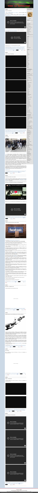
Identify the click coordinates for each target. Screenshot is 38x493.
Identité (27, 56)
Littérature (28, 57)
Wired (9, 257)
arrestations (6, 50)
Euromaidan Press (28, 84)
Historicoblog (28, 138)
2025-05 (27, 43)
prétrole (19, 409)
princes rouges (14, 48)
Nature (27, 59)
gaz (14, 49)
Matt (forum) (28, 93)
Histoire (27, 55)
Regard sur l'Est (28, 151)
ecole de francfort (8, 131)
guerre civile (21, 171)
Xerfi (27, 161)
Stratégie (28, 67)
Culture (27, 52)
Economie (28, 53)
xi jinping (18, 48)
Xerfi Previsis (28, 162)
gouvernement (10, 172)
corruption (14, 47)
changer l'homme (20, 131)
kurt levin (17, 131)
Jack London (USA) (29, 70)
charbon (16, 49)
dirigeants (12, 48)
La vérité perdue (28, 139)
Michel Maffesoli (28, 143)
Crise (27, 51)
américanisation (11, 171)
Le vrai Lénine (28, 140)
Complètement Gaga (29, 31)
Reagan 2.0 (28, 32)
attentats (6, 49)
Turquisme (28, 157)
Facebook (15, 50)
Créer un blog (17, 489)
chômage (23, 410)
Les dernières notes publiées (19, 490)
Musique (28, 58)
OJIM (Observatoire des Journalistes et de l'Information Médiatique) (29, 145)
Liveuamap (28, 92)
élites (8, 409)
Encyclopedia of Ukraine (29, 82)
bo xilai (16, 48)
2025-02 (27, 45)
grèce (13, 409)
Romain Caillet (28, 152)
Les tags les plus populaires (24, 490)
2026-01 (27, 39)
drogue (10, 409)
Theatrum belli (28, 156)
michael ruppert (16, 409)
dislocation (16, 171)
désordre (15, 172)
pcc (19, 47)
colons (7, 49)
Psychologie (28, 64)
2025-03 (27, 44)
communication (18, 49)
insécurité (8, 172)
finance (15, 410)
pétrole (13, 49)
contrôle (10, 50)
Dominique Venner (7, 169)
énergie (16, 410)
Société (27, 66)
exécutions (9, 50)
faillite (24, 410)
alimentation (6, 410)
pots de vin (16, 47)
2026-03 (27, 37)
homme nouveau (23, 131)
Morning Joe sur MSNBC (18, 343)
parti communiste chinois (22, 47)
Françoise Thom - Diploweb (29, 127)
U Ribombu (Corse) (29, 158)
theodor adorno (15, 131)
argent (5, 411)
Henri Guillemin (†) (28, 134)
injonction (16, 252)
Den (27, 81)
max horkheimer (12, 131)
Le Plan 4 (28, 90)
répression (18, 47)
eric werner (6, 171)
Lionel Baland (28, 142)
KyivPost (28, 88)
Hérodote (28, 137)
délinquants (13, 172)
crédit (13, 410)
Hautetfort (21, 489)
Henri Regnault (28, 136)
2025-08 (27, 42)
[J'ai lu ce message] (37, 492)
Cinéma (27, 50)
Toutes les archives (29, 47)
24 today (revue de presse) (29, 74)
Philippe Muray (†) (28, 71)
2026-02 (27, 38)
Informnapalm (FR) (28, 86)
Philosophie (28, 60)
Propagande (28, 63)
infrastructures (20, 410)
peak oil (8, 410)
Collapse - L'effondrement (8, 378)
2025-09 (27, 41)
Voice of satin (28, 30)
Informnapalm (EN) (28, 85)
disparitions (23, 49)
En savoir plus (31, 492)
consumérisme (21, 409)
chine (12, 47)
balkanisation (23, 171)
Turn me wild (28, 33)
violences (25, 48)
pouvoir (16, 172)
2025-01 (27, 46)
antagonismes (18, 171)
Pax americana (7, 350)
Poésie (27, 61)
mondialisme (14, 171)
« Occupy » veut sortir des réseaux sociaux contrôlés (12, 222)
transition (18, 410)
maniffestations (20, 48)
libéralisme (8, 171)
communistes (6, 48)
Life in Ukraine (28, 91)
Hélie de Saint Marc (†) (29, 133)
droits (17, 172)
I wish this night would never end (30, 34)
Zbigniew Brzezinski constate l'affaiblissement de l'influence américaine (14, 314)
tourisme (20, 49)
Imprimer (23, 50)
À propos (30, 18)
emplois (10, 49)
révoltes (12, 50)
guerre (9, 410)
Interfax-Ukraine (28, 87)
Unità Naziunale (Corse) (29, 159)
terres (9, 49)
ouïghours (23, 48)
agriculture (24, 409)
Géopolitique (28, 54)
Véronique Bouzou (28, 160)
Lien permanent (8, 47)
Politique (27, 62)
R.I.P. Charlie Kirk (28, 29)
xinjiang (12, 49)
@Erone (10, 45)
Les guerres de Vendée (29, 141)
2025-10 (27, 40)
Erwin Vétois (28, 83)
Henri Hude (28, 135)
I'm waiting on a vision (29, 28)
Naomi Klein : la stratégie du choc (9, 286)
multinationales (9, 48)
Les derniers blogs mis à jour (13, 490)
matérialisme (8, 411)
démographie (12, 410)
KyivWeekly (28, 89)
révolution (7, 409)
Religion (27, 65)
